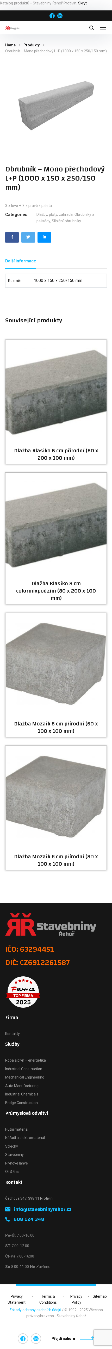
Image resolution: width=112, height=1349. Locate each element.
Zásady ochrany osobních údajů (35, 1310)
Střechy (11, 1146)
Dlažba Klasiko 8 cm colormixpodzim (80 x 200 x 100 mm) (56, 591)
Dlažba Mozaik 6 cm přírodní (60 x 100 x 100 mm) (56, 727)
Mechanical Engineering (24, 1077)
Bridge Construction (21, 1103)
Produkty (31, 45)
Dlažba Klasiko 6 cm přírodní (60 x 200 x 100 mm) (56, 454)
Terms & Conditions (48, 1299)
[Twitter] (28, 237)
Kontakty (12, 1034)
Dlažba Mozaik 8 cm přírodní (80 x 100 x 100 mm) (56, 860)
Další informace (20, 260)
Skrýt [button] (82, 3)
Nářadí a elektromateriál (25, 1138)
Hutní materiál (16, 1129)
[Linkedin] (44, 237)
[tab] (20, 261)
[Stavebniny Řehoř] (12, 27)
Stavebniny (14, 1155)
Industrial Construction (23, 1069)
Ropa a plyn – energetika (25, 1060)
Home (10, 45)
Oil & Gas (12, 1171)
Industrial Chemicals (21, 1094)
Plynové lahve (16, 1163)
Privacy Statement (17, 1299)
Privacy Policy (76, 1299)
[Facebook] (12, 237)
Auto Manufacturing (22, 1086)
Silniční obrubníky (66, 221)
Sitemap (100, 1296)
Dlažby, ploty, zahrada (54, 214)
